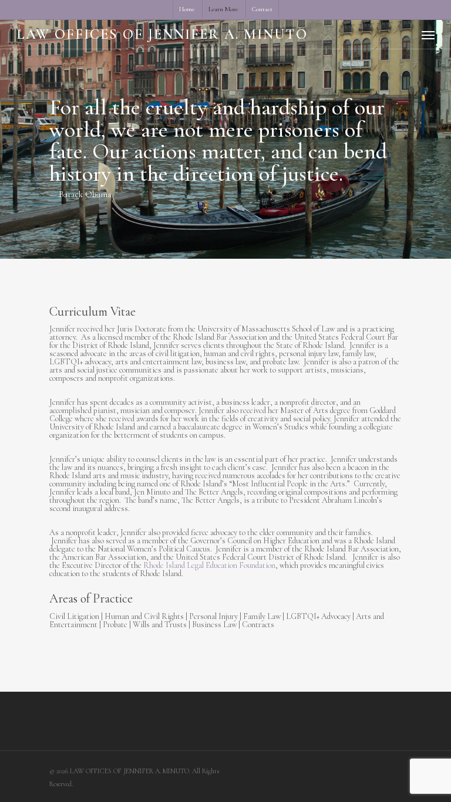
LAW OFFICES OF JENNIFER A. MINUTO (162, 35)
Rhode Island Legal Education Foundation (209, 565)
